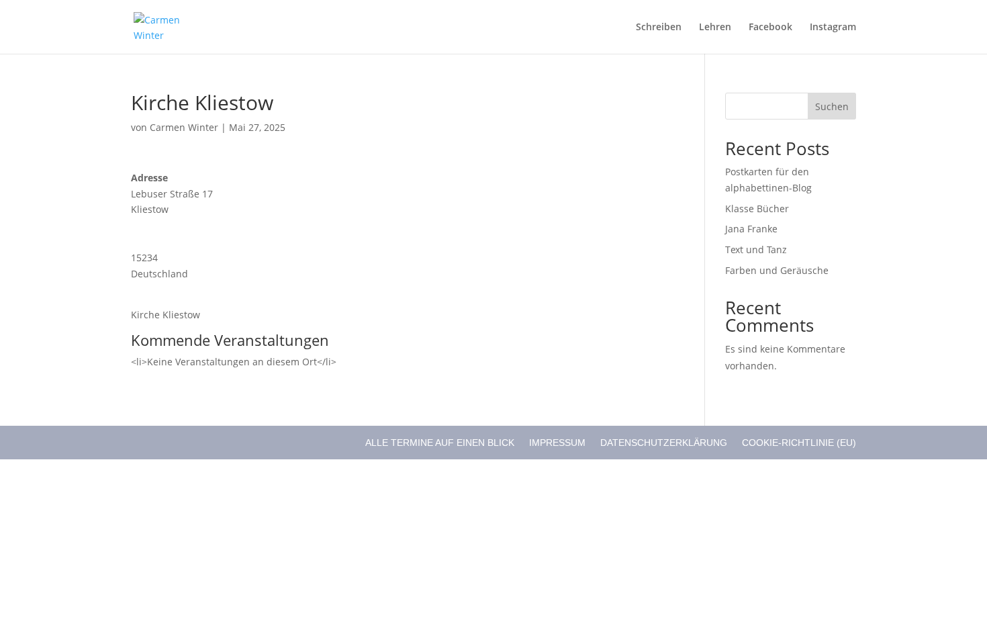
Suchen (832, 106)
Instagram (833, 27)
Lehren (715, 27)
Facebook (770, 27)
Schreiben (659, 27)
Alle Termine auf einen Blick (439, 442)
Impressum (557, 442)
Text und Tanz (756, 249)
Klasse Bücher (757, 208)
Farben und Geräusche (777, 270)
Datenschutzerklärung (663, 442)
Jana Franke (751, 228)
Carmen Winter (184, 127)
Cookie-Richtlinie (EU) (799, 442)
